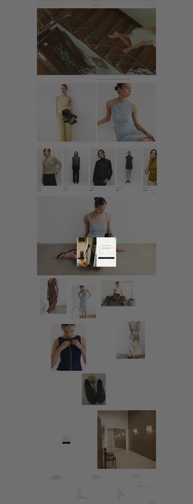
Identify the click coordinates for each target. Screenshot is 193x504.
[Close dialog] (115, 238)
